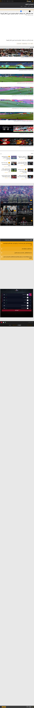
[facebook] (2, 1)
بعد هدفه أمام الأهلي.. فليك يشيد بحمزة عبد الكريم (16, 253)
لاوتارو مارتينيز (19, 43)
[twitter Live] (6, 1)
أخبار (28, 6)
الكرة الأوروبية (21, 165)
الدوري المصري (5, 166)
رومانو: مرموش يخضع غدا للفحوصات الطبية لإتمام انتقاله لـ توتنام (9, 223)
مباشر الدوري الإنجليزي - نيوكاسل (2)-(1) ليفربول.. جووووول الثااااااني (8, 213)
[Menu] (32, 1)
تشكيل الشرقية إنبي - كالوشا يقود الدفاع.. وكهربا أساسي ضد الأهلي (5, 170)
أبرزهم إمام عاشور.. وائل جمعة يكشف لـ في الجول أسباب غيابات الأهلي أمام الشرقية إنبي (16, 244)
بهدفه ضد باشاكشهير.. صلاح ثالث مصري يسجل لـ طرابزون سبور (22, 170)
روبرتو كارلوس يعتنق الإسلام (16, 249)
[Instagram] (8, 1)
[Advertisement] (16, 274)
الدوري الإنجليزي (21, 159)
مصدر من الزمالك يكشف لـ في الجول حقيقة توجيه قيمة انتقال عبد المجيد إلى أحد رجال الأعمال (16, 257)
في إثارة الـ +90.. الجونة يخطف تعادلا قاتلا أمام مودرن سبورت (5, 164)
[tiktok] (11, 1)
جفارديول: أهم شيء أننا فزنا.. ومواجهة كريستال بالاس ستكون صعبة (22, 176)
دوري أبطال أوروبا (24, 43)
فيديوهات (25, 6)
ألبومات (21, 6)
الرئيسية (32, 6)
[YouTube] (9, 1)
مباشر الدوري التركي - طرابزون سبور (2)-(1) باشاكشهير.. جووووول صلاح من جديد (25, 213)
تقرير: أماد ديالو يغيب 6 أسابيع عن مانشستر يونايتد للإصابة (6, 176)
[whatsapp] (13, 1)
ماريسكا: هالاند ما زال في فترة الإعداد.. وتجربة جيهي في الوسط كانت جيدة (22, 163)
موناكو (32, 43)
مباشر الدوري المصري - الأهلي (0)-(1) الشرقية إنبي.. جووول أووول (5, 157)
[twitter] (4, 1)
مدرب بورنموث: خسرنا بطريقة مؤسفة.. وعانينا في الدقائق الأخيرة (22, 157)
